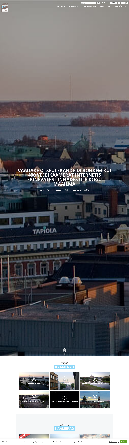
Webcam (60, 6)
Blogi (102, 6)
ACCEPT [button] (123, 442)
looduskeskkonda (89, 6)
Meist (110, 6)
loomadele (72, 6)
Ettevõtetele (120, 6)
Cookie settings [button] (114, 442)
